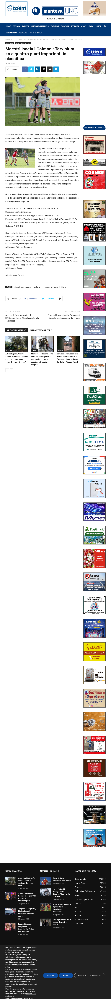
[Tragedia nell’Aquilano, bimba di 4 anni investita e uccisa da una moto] (10, 911)
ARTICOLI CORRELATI (16, 330)
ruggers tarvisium (51, 287)
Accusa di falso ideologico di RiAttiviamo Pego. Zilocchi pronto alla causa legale (22, 318)
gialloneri (37, 287)
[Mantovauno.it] (55, 11)
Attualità (75, 26)
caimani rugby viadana (22, 287)
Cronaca (16, 26)
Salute (98, 26)
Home (8, 26)
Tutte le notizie (36, 33)
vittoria (63, 287)
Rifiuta (66, 975)
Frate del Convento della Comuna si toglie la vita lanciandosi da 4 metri (64, 316)
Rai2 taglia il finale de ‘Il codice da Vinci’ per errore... (62, 922)
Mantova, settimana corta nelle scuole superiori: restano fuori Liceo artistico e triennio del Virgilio (42, 359)
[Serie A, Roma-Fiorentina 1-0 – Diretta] (45, 881)
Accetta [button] (50, 975)
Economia (65, 26)
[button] (104, 26)
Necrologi (23, 33)
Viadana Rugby (26, 43)
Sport (83, 26)
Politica (25, 26)
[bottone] (94, 128)
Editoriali (55, 26)
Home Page (17, 39)
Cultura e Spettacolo (40, 26)
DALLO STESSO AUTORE (41, 330)
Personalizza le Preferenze (89, 975)
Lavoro (90, 26)
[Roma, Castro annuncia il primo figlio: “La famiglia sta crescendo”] (45, 907)
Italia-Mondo (11, 33)
